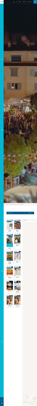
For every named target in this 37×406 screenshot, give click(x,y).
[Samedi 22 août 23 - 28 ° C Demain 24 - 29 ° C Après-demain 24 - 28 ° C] (17, 1)
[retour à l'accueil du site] (2, 2)
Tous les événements (2, 271)
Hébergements (2, 59)
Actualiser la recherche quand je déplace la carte (31, 220)
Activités (2, 200)
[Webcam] (14, 1)
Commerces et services (2, 341)
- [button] (23, 221)
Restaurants (2, 129)
